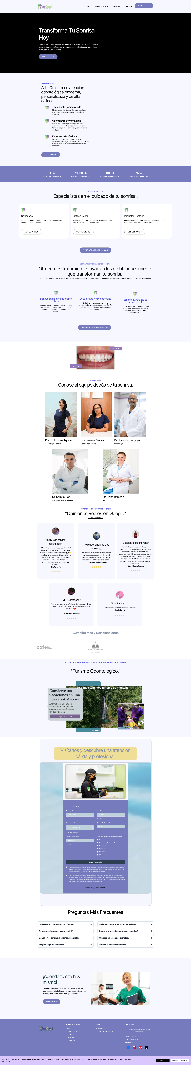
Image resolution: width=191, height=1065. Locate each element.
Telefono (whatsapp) (73, 836)
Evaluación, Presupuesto (107, 843)
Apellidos (100, 811)
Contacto (128, 6)
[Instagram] (134, 1048)
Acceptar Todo (162, 1060)
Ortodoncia (103, 852)
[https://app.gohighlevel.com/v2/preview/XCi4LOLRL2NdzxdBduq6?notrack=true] (44, 6)
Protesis (102, 849)
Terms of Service (100, 887)
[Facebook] (128, 1048)
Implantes (102, 846)
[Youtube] (140, 1048)
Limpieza (102, 840)
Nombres (69, 811)
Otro (100, 855)
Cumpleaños (70, 823)
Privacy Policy (89, 887)
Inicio (89, 6)
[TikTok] (146, 1048)
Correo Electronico (103, 823)
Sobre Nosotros (102, 6)
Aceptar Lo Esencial (179, 1060)
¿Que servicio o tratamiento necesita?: (109, 836)
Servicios (116, 6)
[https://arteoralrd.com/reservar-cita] (95, 357)
